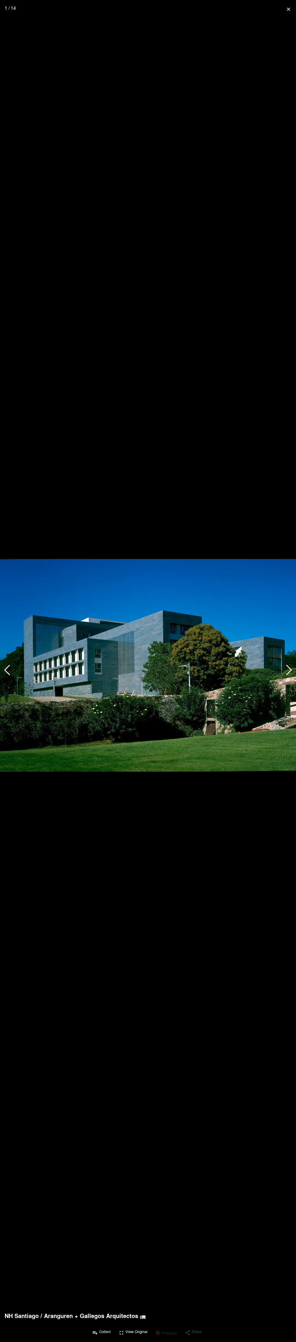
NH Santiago (22, 1315)
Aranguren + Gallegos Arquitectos (91, 1315)
